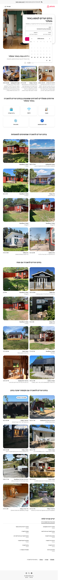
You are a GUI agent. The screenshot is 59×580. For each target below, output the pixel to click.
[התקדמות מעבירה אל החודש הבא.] (31, 38)
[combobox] (38, 29)
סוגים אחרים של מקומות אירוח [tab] (48, 522)
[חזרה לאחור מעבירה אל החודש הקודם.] (49, 38)
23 (49, 57)
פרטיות (31, 577)
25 (43, 57)
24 (46, 57)
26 (40, 57)
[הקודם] (32, 63)
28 (34, 57)
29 (31, 57)
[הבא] (25, 63)
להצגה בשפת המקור (20, 2)
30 (49, 60)
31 (46, 60)
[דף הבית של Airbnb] (51, 6)
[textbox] (45, 34)
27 (37, 57)
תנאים (26, 577)
